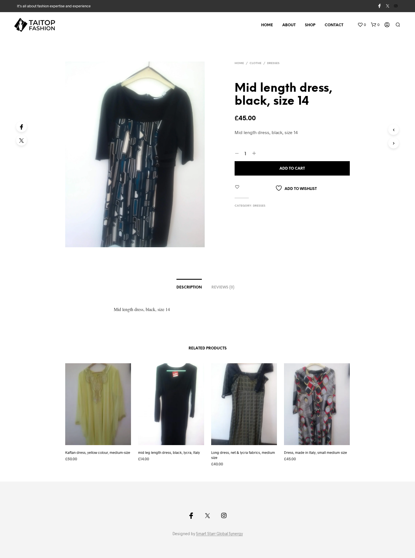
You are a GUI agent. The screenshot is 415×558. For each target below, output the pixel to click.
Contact (334, 25)
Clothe (255, 63)
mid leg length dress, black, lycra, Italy (169, 452)
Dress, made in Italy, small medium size (315, 452)
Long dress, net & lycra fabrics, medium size (243, 455)
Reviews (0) (222, 287)
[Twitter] (21, 140)
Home (267, 25)
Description (189, 287)
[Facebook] (21, 126)
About (289, 25)
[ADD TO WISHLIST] (103, 441)
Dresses (273, 63)
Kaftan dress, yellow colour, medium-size (97, 452)
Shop (310, 25)
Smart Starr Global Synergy (219, 533)
